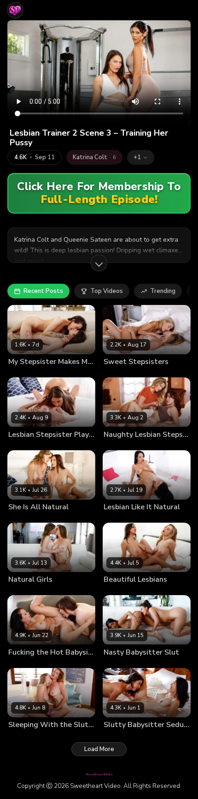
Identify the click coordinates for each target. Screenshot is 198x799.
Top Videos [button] (106, 291)
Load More (99, 749)
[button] (140, 157)
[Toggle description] (99, 263)
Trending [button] (162, 291)
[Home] (15, 10)
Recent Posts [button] (43, 291)
